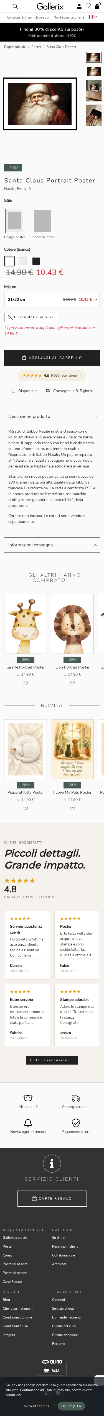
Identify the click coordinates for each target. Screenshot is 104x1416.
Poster (7, 1246)
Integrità (9, 1335)
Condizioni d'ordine (17, 1317)
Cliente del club (64, 1326)
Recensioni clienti (65, 1246)
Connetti (58, 1299)
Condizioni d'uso (15, 1326)
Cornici (8, 1255)
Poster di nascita (15, 1264)
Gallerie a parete (15, 1237)
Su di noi (58, 1237)
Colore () (17, 249)
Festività (24, 188)
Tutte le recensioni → (52, 1060)
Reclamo (58, 1344)
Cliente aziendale (65, 1335)
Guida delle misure (33, 317)
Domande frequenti (66, 1317)
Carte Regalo (55, 1198)
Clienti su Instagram (17, 1308)
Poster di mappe (15, 1273)
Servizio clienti (63, 1308)
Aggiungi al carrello (55, 358)
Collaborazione (63, 1255)
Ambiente (59, 1264)
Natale (9, 188)
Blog (6, 1299)
